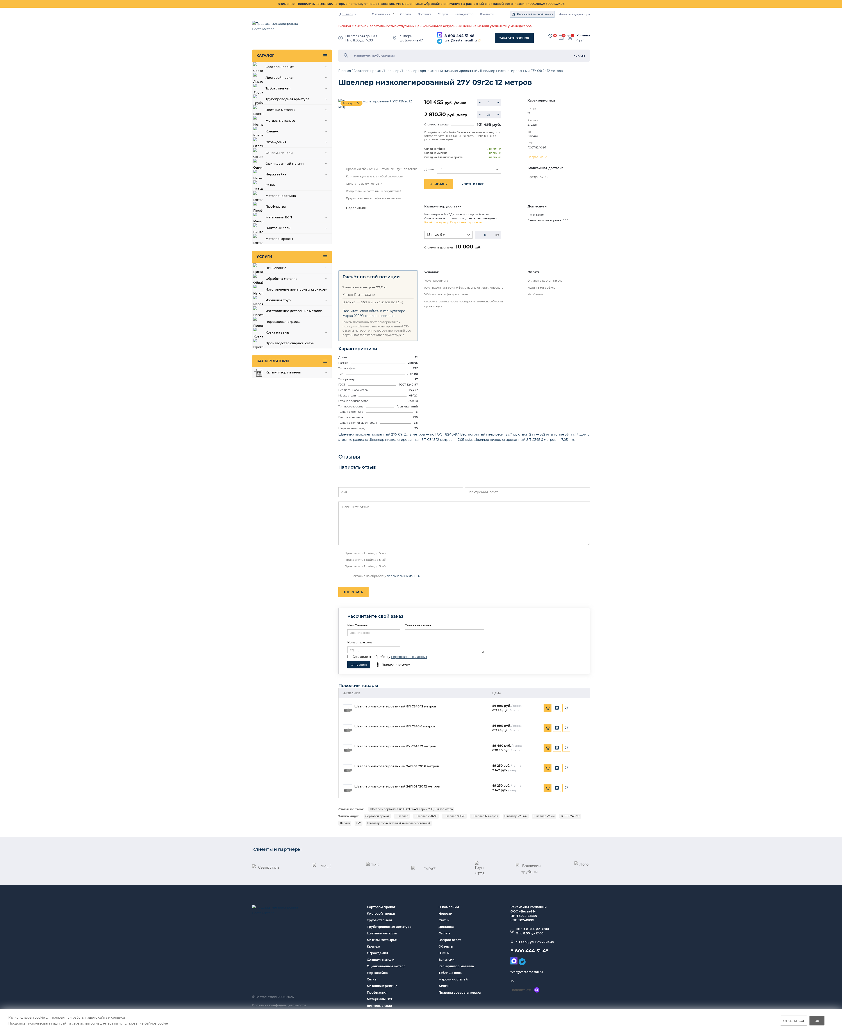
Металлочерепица (382, 986)
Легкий (345, 823)
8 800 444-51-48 (459, 36)
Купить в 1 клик (473, 184)
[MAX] (439, 34)
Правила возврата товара (460, 993)
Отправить (353, 592)
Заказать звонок (514, 38)
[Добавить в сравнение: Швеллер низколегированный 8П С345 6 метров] (557, 728)
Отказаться (793, 1020)
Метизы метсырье (382, 940)
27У (358, 823)
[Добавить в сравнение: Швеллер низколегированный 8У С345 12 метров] (557, 748)
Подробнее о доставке (466, 222)
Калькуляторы (273, 361)
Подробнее (535, 157)
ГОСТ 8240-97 (570, 816)
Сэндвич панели (380, 960)
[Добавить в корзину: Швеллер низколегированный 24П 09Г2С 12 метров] (547, 788)
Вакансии (447, 960)
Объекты (446, 946)
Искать (579, 55)
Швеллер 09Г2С (454, 816)
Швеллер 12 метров (485, 816)
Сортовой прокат (377, 816)
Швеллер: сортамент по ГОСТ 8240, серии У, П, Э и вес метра (411, 809)
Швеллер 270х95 (426, 816)
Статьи (444, 920)
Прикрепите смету (396, 664)
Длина (429, 169)
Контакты (487, 14)
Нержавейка (377, 973)
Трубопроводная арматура (389, 927)
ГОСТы (444, 953)
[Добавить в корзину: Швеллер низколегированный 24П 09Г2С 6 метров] (547, 768)
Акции (444, 986)
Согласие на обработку (371, 657)
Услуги (443, 14)
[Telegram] (439, 41)
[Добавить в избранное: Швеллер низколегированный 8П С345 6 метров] (566, 728)
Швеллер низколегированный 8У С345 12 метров (395, 746)
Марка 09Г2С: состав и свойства (368, 316)
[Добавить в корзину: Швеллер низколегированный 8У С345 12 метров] (547, 748)
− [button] (480, 102)
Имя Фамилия (358, 625)
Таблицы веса (450, 973)
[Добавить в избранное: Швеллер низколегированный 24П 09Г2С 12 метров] (566, 788)
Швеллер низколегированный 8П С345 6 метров (394, 726)
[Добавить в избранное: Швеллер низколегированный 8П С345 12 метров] (566, 708)
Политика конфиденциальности (279, 1005)
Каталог (265, 56)
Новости (445, 914)
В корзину (439, 184)
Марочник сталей (453, 979)
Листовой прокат (381, 914)
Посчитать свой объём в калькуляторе (374, 311)
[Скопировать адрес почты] (479, 40)
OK (817, 1020)
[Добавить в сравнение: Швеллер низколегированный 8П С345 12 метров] (557, 708)
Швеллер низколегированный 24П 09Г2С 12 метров (397, 786)
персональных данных (403, 576)
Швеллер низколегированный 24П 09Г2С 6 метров (396, 766)
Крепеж (373, 946)
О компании (381, 14)
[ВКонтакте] (512, 980)
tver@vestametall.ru (460, 40)
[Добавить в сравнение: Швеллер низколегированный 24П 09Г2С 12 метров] (557, 788)
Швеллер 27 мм (544, 816)
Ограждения (377, 953)
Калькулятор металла (456, 966)
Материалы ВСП (380, 999)
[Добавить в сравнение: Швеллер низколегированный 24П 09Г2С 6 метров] (557, 768)
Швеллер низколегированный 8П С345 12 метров (395, 706)
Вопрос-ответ (450, 940)
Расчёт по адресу (436, 222)
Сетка (371, 979)
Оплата (405, 14)
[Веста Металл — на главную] (277, 28)
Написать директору (574, 14)
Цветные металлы (382, 933)
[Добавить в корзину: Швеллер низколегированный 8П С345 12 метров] (547, 708)
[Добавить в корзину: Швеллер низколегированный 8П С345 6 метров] (547, 728)
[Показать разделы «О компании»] (393, 14)
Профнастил (377, 993)
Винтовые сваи (379, 1006)
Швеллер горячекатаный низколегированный (398, 823)
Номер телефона (360, 642)
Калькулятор (464, 14)
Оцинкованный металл (386, 966)
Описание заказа (418, 625)
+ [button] (498, 102)
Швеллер (402, 816)
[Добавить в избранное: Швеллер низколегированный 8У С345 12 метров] (566, 748)
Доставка (425, 14)
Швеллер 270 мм (515, 816)
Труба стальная (379, 920)
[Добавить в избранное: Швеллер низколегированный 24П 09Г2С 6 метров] (566, 768)
